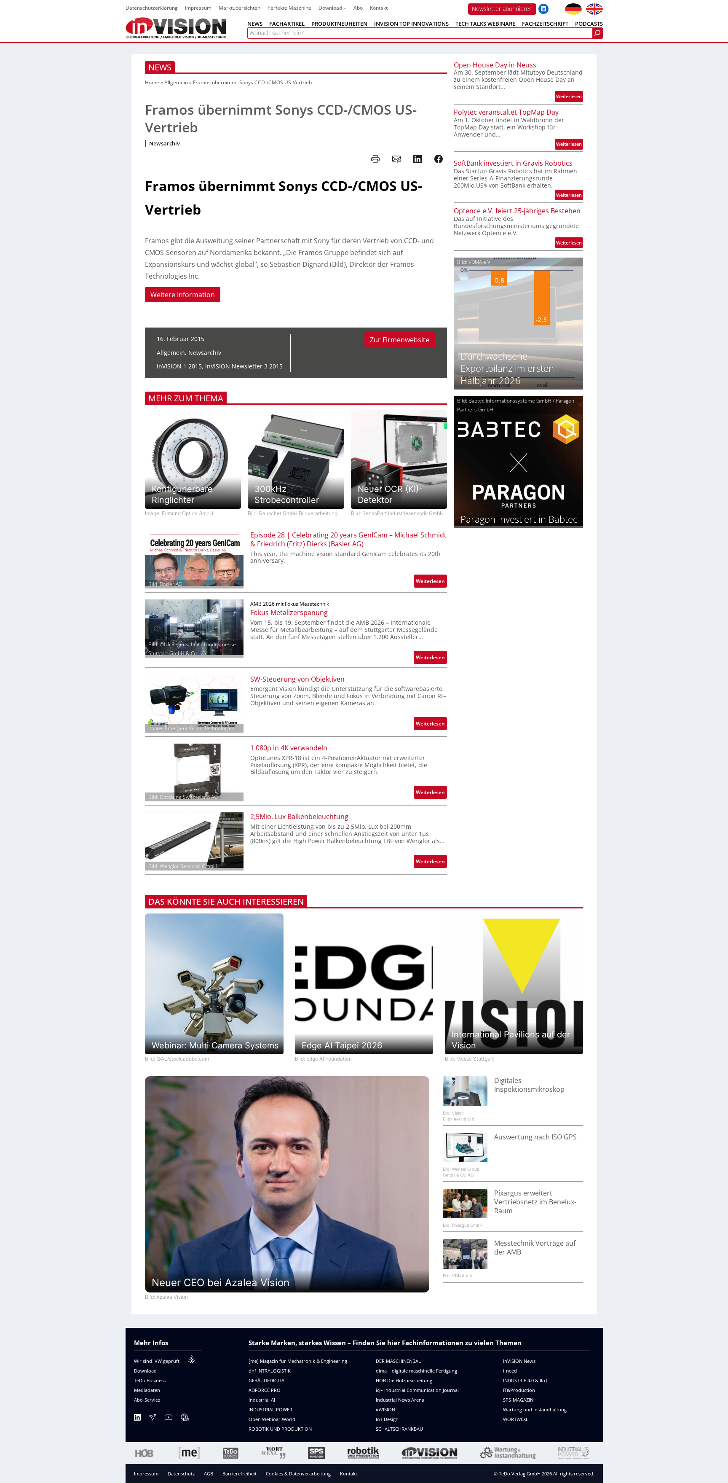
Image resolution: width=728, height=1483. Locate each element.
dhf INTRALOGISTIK (270, 1370)
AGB (208, 1473)
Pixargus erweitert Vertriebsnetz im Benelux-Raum (535, 1202)
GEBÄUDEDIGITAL (268, 1380)
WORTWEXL (515, 1419)
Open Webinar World (272, 1419)
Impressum (146, 1473)
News (159, 67)
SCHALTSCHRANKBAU (399, 1429)
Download (145, 1370)
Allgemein (176, 82)
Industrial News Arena (400, 1400)
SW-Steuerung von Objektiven (297, 679)
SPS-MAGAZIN (518, 1400)
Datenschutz (181, 1473)
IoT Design (387, 1419)
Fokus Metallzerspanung (289, 612)
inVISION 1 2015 (179, 366)
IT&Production (519, 1390)
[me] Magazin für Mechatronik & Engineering (298, 1361)
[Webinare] (184, 1418)
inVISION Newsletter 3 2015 (244, 366)
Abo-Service (147, 1400)
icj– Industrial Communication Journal (417, 1390)
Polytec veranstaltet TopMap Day (506, 112)
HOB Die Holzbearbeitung (404, 1380)
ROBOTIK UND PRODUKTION (280, 1429)
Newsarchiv (164, 143)
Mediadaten (147, 1390)
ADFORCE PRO (265, 1390)
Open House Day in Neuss (495, 65)
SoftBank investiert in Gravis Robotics (513, 163)
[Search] (597, 33)
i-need (510, 1370)
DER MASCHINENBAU (399, 1361)
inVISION (385, 1409)
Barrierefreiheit (239, 1473)
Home (152, 82)
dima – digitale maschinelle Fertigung (416, 1370)
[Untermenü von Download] (344, 7)
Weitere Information (182, 294)
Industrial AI (262, 1400)
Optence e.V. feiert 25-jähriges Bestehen (517, 211)
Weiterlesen (431, 582)
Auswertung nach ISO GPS (535, 1137)
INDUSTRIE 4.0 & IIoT (525, 1380)
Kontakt (348, 1473)
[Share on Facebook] (438, 159)
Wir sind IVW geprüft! (157, 1361)
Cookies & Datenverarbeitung (298, 1473)
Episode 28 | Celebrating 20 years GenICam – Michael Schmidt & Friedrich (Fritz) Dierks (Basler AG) (348, 539)
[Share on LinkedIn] (417, 159)
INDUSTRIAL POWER (270, 1409)
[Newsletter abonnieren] (152, 1418)
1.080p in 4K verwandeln (288, 748)
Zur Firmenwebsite (399, 339)
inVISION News (519, 1361)
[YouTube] (168, 1418)
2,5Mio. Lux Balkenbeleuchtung (299, 816)
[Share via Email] (396, 159)
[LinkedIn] (137, 1419)
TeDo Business (150, 1380)
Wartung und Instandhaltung (535, 1409)
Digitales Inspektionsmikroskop (529, 1085)
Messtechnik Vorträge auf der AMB (534, 1248)
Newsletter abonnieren (502, 9)
